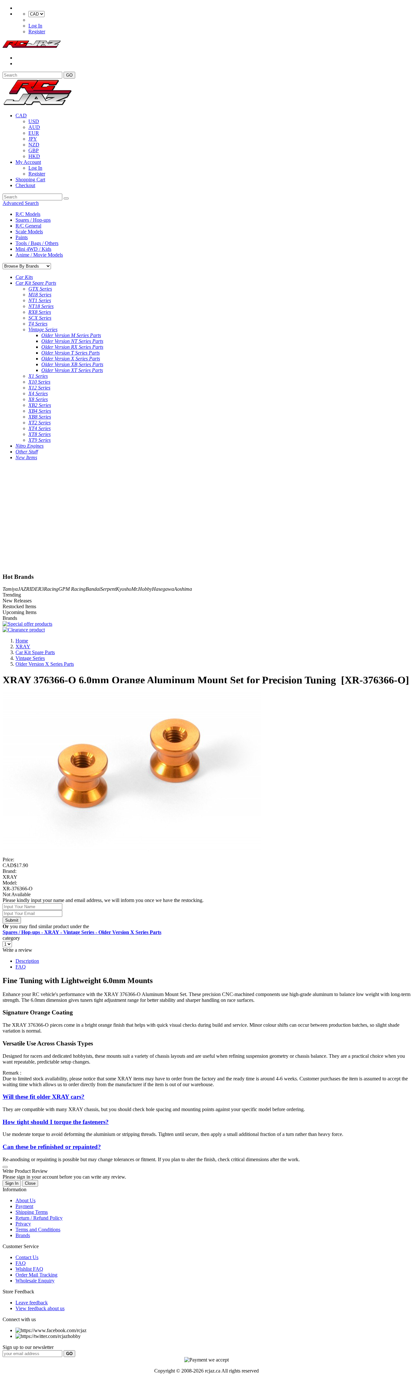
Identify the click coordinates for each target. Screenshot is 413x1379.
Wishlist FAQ (29, 1269)
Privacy (23, 1223)
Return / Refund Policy (39, 1218)
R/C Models (27, 214)
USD (33, 121)
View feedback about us (40, 1308)
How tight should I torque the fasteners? (56, 1122)
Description (27, 961)
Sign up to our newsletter (28, 1347)
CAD (21, 115)
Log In (35, 25)
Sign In (11, 1183)
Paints (21, 237)
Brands (22, 1235)
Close (30, 1183)
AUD (34, 127)
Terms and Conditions (37, 1229)
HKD (34, 156)
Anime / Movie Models (39, 255)
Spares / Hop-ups (33, 220)
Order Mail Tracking (36, 1275)
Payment (24, 1206)
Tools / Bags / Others (36, 243)
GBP (33, 150)
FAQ (20, 967)
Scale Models (29, 231)
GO (69, 75)
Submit (11, 920)
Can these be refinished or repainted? (52, 1146)
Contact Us (26, 1257)
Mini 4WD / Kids (33, 249)
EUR (33, 133)
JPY (32, 139)
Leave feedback (31, 1302)
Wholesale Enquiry (35, 1280)
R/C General (28, 225)
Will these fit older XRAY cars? (44, 1096)
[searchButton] (66, 198)
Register (36, 31)
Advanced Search (21, 203)
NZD (33, 144)
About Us (25, 1200)
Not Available (17, 894)
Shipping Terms (31, 1212)
